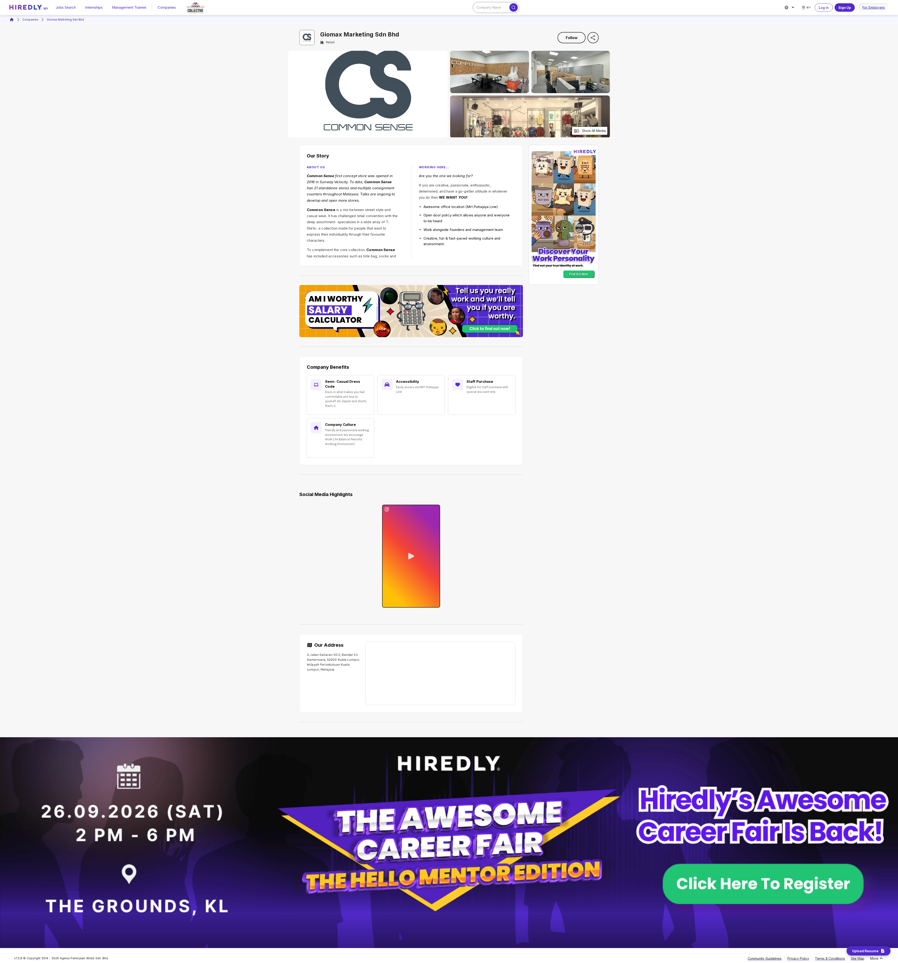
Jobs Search (66, 7)
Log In (824, 8)
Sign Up (844, 8)
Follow (572, 37)
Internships (94, 7)
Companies (167, 7)
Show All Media (594, 131)
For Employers (873, 7)
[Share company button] (593, 37)
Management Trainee (129, 7)
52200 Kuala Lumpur (343, 660)
